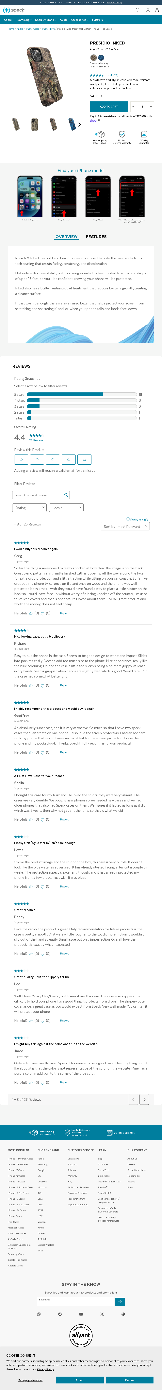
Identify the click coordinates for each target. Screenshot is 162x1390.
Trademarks (133, 1176)
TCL (40, 1193)
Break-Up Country (94, 58)
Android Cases (15, 1265)
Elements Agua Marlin (101, 58)
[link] (148, 10)
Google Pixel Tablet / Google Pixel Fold (109, 1200)
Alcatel (41, 1233)
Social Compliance (136, 1170)
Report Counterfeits (78, 1204)
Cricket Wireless (46, 1245)
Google (41, 1170)
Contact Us (73, 1158)
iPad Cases (13, 1222)
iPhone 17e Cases (16, 1181)
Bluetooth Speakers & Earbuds (19, 1246)
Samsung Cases (16, 1254)
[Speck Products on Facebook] (60, 1314)
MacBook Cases (16, 1227)
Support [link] (97, 19)
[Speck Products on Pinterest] (123, 1314)
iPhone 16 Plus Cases (18, 1204)
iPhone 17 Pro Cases (18, 1164)
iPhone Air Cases (16, 1176)
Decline (129, 1380)
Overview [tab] (66, 236)
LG (39, 1176)
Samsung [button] (23, 19)
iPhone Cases (32, 29)
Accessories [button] (78, 19)
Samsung (42, 1164)
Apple (20, 29)
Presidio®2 (103, 1187)
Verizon (42, 1222)
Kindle (41, 1227)
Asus (40, 1204)
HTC (40, 1216)
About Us (132, 1158)
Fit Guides (103, 1164)
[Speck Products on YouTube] (81, 1314)
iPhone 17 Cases (16, 1170)
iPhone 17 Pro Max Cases (20, 1158)
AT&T (40, 1210)
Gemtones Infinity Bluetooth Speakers (108, 1209)
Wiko (40, 1250)
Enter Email (45, 1299)
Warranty (72, 1176)
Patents (131, 1181)
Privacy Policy (45, 1369)
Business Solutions (77, 1193)
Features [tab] (96, 236)
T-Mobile (42, 1239)
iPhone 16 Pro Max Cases (20, 1187)
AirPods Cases (15, 1239)
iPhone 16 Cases (16, 1199)
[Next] (78, 124)
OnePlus (42, 1181)
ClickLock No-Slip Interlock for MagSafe (108, 1219)
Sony (40, 1199)
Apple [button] (8, 19)
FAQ (70, 1181)
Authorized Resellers (78, 1187)
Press (130, 1187)
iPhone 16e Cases (17, 1210)
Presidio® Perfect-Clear (109, 1181)
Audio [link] (64, 19)
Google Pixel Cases (17, 1260)
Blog (100, 1158)
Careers (131, 1164)
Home (11, 29)
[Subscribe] (120, 1302)
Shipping (72, 1164)
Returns (72, 1170)
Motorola (42, 1187)
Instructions (103, 1176)
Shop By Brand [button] (44, 19)
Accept (79, 1380)
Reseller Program (76, 1199)
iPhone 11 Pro (48, 29)
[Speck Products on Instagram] (38, 1314)
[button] (157, 10)
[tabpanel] (81, 294)
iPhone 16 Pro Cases (18, 1193)
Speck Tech (103, 1170)
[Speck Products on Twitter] (102, 1314)
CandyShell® (104, 1193)
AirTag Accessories (17, 1233)
